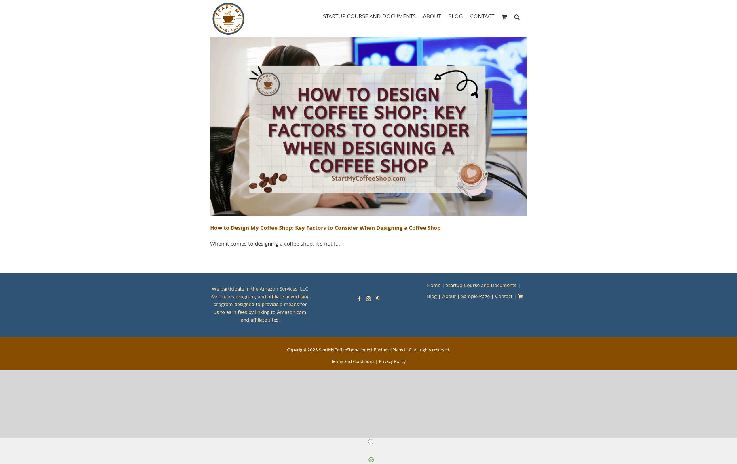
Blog (432, 297)
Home (433, 286)
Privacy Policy (392, 362)
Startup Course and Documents (481, 286)
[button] (517, 16)
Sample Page (475, 297)
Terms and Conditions (352, 362)
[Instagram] (368, 298)
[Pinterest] (377, 298)
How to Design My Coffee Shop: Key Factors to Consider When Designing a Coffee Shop (325, 228)
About (449, 297)
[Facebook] (359, 298)
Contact (503, 297)
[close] (370, 441)
